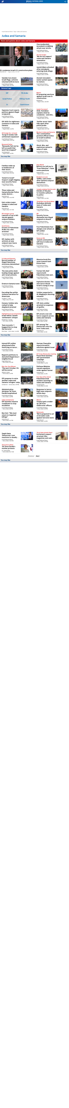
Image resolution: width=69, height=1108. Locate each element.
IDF (7, 93)
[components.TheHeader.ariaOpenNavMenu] (11, 1)
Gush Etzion (24, 105)
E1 (7, 105)
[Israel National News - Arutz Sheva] (34, 1)
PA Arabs (24, 93)
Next (37, 456)
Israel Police (7, 99)
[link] (16, 59)
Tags (15, 31)
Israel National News (7, 31)
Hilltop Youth (25, 99)
